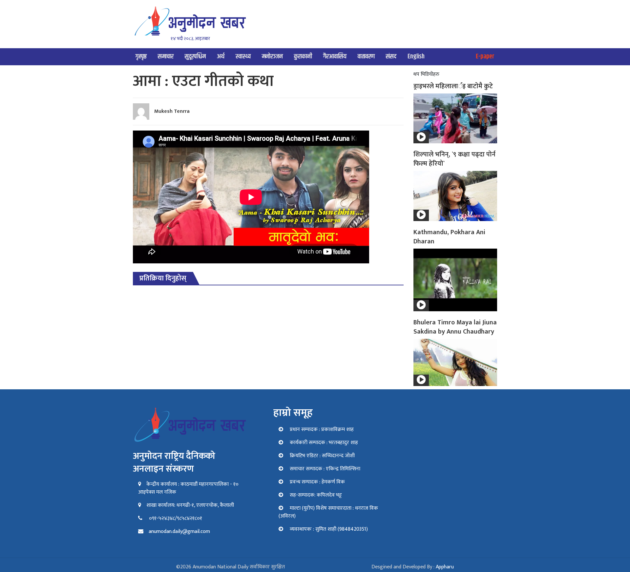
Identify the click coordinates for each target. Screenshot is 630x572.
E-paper (485, 56)
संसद (391, 56)
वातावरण (366, 56)
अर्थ (220, 56)
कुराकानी (303, 56)
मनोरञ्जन (272, 56)
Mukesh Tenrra (172, 111)
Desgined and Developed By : (412, 566)
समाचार (166, 56)
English (416, 56)
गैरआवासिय (334, 56)
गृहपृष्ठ (141, 56)
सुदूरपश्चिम (195, 56)
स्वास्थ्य (243, 56)
